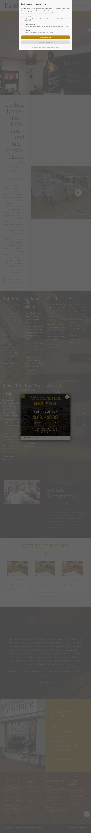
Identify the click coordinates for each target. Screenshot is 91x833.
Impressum (42, 47)
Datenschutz (34, 47)
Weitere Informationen (53, 47)
